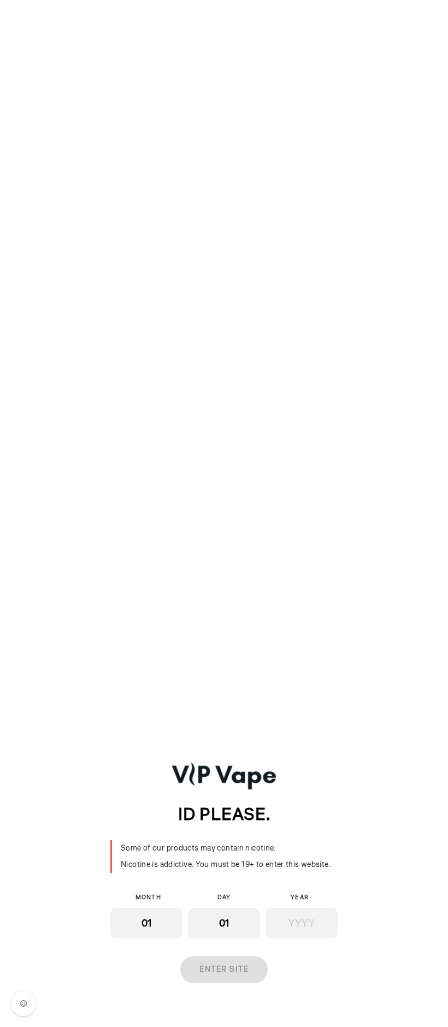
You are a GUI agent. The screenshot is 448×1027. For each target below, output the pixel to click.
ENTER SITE (224, 969)
